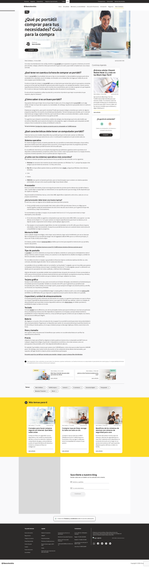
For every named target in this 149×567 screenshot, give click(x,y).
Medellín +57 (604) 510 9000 (80, 539)
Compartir (32, 50)
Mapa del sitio (28, 535)
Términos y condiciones (71, 518)
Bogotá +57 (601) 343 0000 (80, 537)
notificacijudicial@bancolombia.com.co (65, 544)
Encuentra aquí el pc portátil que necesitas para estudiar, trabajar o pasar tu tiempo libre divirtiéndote (53, 354)
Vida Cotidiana (119, 6)
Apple (64, 168)
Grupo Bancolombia (29, 541)
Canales (26, 546)
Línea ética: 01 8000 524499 (80, 546)
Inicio (60, 6)
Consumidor (110, 1)
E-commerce (77, 387)
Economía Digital (91, 387)
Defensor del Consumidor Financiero (63, 540)
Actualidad (66, 6)
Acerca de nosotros (29, 533)
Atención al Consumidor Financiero (65, 537)
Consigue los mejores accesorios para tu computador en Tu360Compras (55, 126)
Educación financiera (93, 6)
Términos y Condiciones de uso (47, 541)
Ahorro (54, 391)
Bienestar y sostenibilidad (78, 6)
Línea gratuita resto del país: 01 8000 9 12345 (81, 543)
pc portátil (58, 64)
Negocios (32, 1)
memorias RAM (46, 242)
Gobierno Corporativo (45, 533)
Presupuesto (104, 387)
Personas (26, 1)
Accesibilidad (27, 552)
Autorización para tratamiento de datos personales (48, 551)
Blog (68, 1)
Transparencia (101, 1)
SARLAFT (43, 535)
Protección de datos (45, 538)
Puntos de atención (29, 549)
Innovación (103, 6)
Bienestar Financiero (41, 391)
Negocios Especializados (52, 1)
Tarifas (42, 548)
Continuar (78, 494)
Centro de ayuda (28, 544)
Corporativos (40, 1)
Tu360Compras (54, 387)
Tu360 (63, 1)
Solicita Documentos (120, 1)
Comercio (65, 387)
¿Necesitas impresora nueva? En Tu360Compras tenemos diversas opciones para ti (58, 247)
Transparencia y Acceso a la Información (64, 533)
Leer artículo (97, 112)
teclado (32, 310)
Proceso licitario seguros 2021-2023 (47, 544)
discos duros (68, 302)
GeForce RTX (85, 291)
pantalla (28, 253)
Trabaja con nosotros (29, 538)
